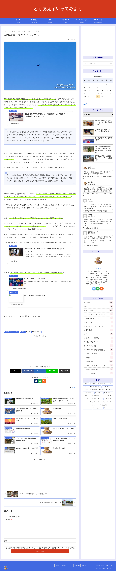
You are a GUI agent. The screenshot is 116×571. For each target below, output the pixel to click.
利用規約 (77, 565)
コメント (8, 520)
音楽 (23, 331)
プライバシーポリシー (97, 565)
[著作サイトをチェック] (36, 381)
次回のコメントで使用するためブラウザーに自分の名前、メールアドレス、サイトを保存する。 (41, 548)
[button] (64, 371)
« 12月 (85, 104)
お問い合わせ (85, 565)
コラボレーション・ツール (12, 331)
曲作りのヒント (37, 331)
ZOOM (28, 331)
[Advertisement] (40, 350)
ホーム (57, 565)
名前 (5, 541)
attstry (98, 268)
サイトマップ (109, 565)
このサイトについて (67, 565)
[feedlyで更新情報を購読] (40, 381)
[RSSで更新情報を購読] (44, 381)
